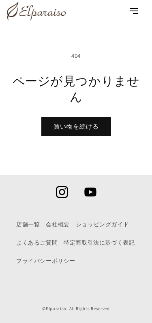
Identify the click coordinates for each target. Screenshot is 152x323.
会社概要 (57, 224)
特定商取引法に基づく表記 (99, 242)
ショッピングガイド (102, 224)
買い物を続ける (76, 126)
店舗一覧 (28, 224)
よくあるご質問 (37, 242)
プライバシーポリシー (45, 260)
